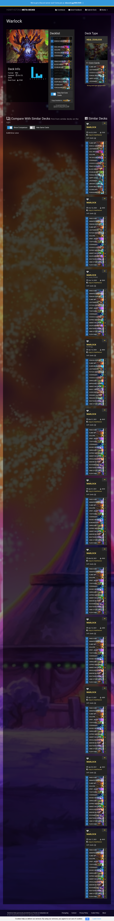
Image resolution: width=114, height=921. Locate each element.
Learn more (97, 919)
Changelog (65, 913)
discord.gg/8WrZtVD (73, 3)
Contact (73, 913)
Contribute (61, 10)
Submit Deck (91, 10)
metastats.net (44, 913)
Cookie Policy (95, 913)
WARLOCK (91, 127)
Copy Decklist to (57, 100)
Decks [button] (104, 10)
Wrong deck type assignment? (96, 85)
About (104, 913)
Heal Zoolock (94, 39)
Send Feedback (76, 10)
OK (87, 919)
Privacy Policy (83, 913)
